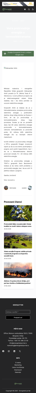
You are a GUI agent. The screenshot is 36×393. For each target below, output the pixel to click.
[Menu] (33, 9)
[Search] (29, 9)
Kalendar (18, 372)
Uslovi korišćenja (18, 367)
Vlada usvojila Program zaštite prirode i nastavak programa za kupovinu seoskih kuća (17, 253)
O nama (18, 362)
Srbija (22, 21)
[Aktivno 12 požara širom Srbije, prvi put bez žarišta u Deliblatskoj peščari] (18, 270)
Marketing (18, 365)
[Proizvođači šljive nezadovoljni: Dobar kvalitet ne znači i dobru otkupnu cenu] (18, 213)
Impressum (18, 370)
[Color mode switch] (25, 9)
